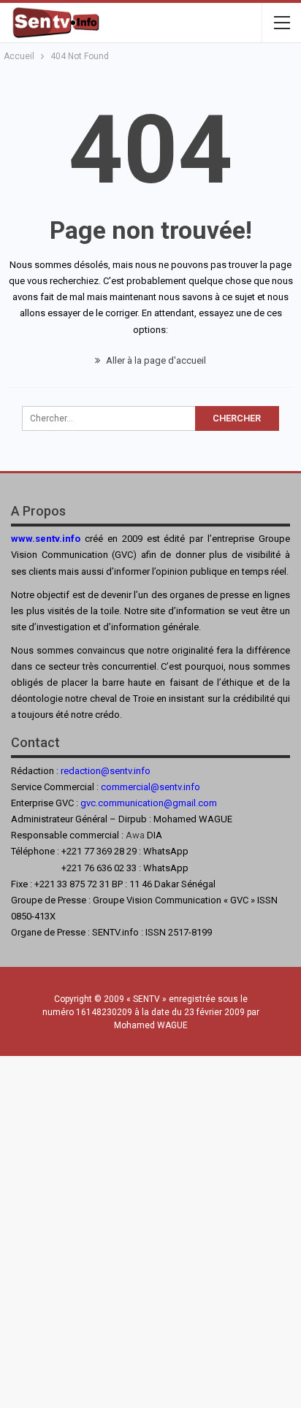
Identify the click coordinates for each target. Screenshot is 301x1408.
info (191, 786)
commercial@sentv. (142, 786)
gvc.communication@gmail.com (148, 802)
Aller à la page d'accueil (155, 360)
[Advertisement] (150, 1228)
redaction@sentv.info (105, 770)
